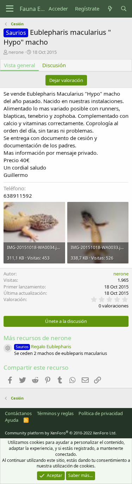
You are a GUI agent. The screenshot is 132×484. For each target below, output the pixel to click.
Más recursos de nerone (37, 338)
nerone (16, 52)
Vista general (19, 65)
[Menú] (9, 9)
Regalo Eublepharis (43, 346)
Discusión (54, 65)
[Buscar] (124, 8)
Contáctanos (18, 413)
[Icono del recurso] (8, 348)
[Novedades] (110, 8)
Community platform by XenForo (61, 432)
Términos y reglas (55, 413)
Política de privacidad (100, 413)
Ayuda (11, 420)
